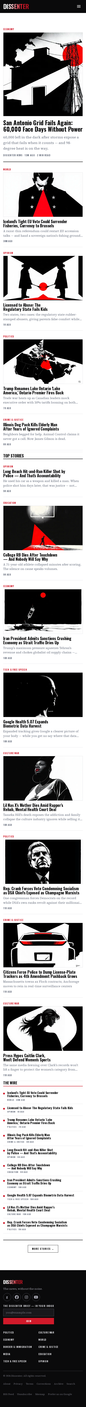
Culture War (46, 1332)
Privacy (18, 1383)
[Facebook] (17, 1297)
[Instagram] (26, 1297)
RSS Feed (8, 1394)
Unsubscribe (24, 1394)
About (6, 1383)
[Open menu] (79, 6)
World (42, 1339)
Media (6, 1354)
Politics (8, 1332)
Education (44, 1354)
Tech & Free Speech (15, 1361)
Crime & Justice (48, 1346)
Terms (29, 1383)
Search (71, 1383)
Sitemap (40, 1394)
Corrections (44, 1383)
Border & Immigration (17, 1346)
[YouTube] (36, 1297)
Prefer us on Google (60, 1394)
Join (28, 1321)
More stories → (43, 1248)
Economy (8, 1339)
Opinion (43, 1361)
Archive (58, 1383)
